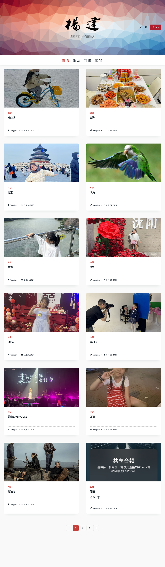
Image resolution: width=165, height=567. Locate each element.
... (101, 497)
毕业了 (94, 342)
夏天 (92, 416)
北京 (10, 192)
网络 (88, 60)
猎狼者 (11, 491)
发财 (92, 192)
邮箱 (99, 60)
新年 (92, 117)
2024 (11, 342)
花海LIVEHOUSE (17, 416)
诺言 (92, 491)
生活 (77, 60)
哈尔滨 (11, 117)
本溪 (10, 267)
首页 (66, 60)
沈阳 (92, 267)
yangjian (13, 130)
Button (156, 27)
